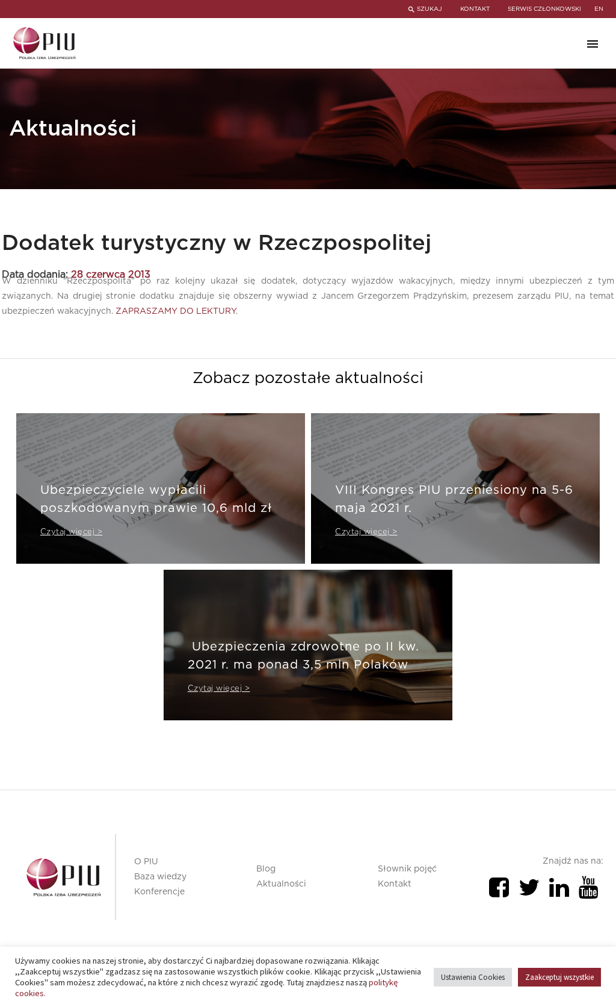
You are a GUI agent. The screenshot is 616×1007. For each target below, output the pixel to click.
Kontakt (394, 884)
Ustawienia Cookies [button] (473, 977)
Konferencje (159, 892)
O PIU (146, 862)
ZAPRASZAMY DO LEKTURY (176, 311)
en (598, 9)
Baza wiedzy (160, 877)
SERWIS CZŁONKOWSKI (544, 9)
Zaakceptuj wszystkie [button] (559, 977)
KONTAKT (475, 9)
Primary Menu (592, 44)
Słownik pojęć (407, 869)
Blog (266, 869)
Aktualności (281, 884)
